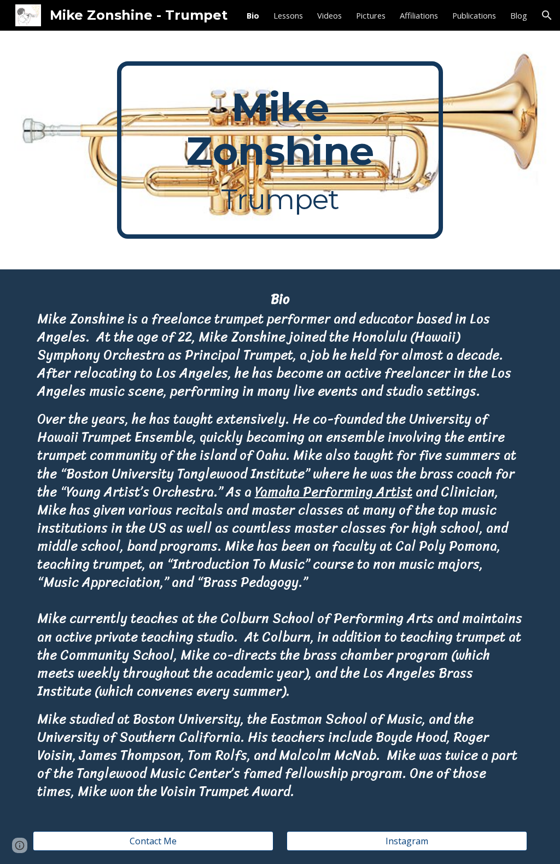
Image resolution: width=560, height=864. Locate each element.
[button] (547, 15)
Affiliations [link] (419, 15)
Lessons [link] (288, 15)
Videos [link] (329, 15)
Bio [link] (253, 15)
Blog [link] (518, 15)
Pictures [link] (371, 15)
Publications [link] (474, 15)
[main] (279, 150)
